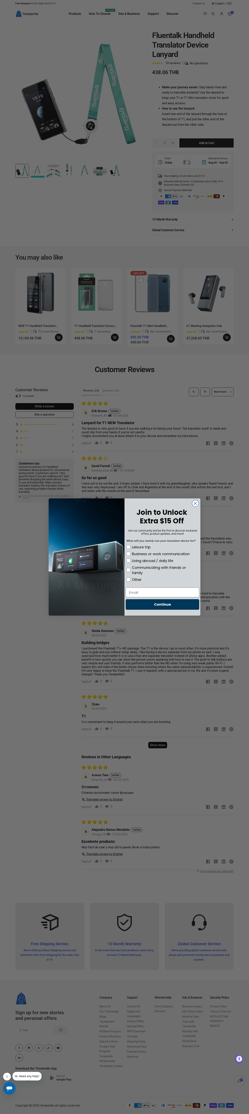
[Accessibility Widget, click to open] (239, 1059)
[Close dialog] (195, 503)
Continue (162, 604)
